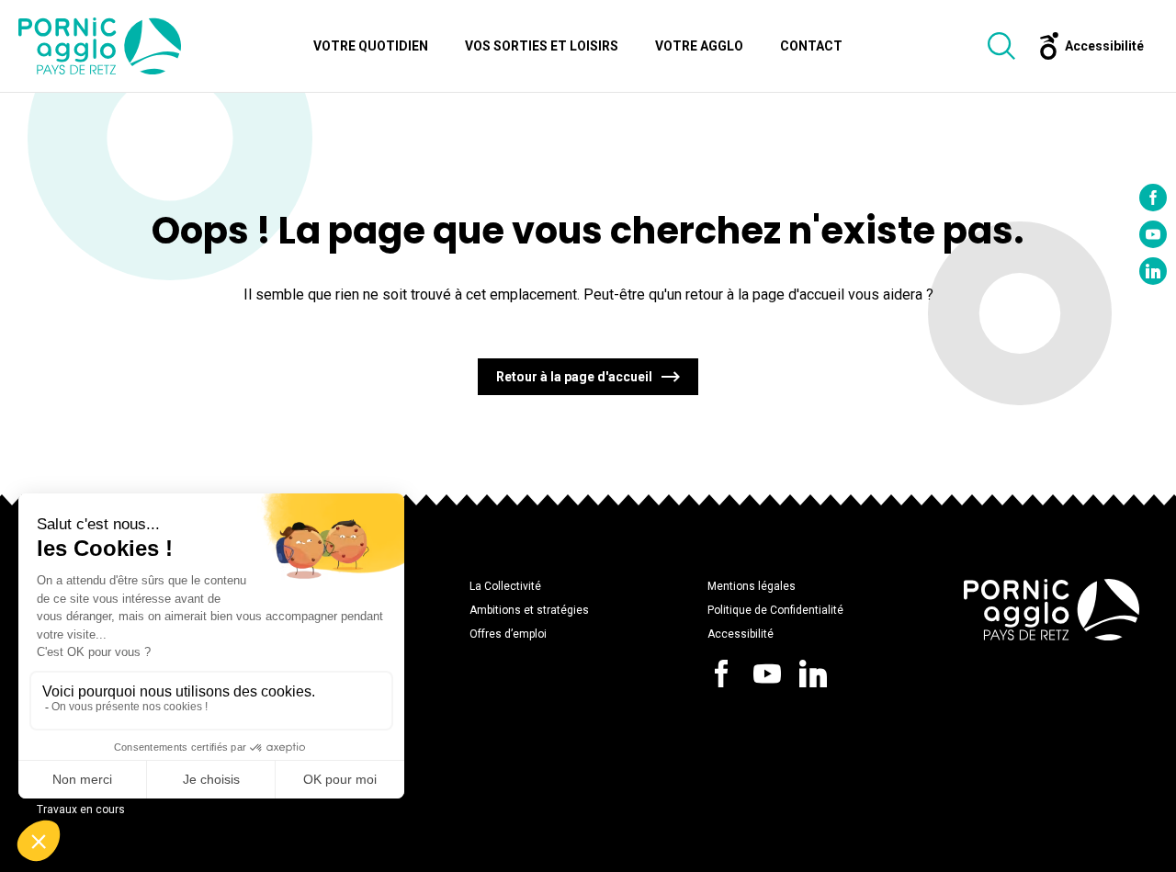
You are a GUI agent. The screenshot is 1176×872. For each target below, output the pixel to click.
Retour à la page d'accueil (574, 376)
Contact (811, 46)
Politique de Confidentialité (775, 610)
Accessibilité (740, 634)
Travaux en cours (81, 809)
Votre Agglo (699, 46)
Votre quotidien (370, 46)
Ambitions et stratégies (529, 610)
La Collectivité (505, 586)
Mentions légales (751, 586)
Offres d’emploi (508, 634)
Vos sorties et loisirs (541, 46)
